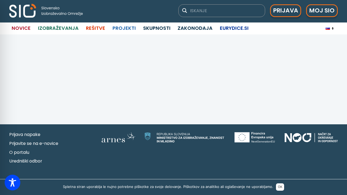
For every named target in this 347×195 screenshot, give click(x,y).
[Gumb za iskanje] (184, 10)
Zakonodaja (195, 28)
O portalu (19, 152)
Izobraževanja (58, 28)
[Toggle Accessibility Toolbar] (12, 182)
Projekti (124, 28)
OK (280, 187)
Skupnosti (157, 28)
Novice (21, 28)
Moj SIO (322, 10)
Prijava (285, 10)
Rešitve (95, 28)
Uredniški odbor (25, 161)
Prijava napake (24, 134)
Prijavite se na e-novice (33, 143)
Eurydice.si (234, 28)
